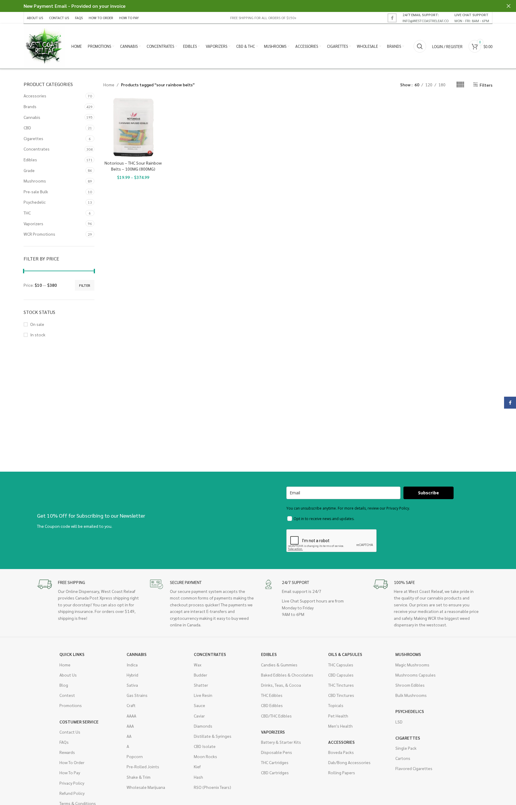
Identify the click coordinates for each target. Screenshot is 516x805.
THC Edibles (271, 695)
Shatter (201, 685)
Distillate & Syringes (212, 736)
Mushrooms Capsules (415, 674)
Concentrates (37, 148)
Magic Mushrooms (412, 664)
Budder (200, 674)
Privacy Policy (71, 783)
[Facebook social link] (392, 17)
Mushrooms (35, 180)
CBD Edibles (272, 705)
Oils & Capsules (345, 654)
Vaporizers (33, 223)
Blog (63, 685)
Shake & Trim (138, 777)
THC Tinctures (341, 685)
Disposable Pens (276, 752)
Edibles (30, 159)
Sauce (199, 705)
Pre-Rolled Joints (143, 766)
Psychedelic (35, 202)
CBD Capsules (341, 674)
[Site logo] (44, 45)
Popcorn (135, 756)
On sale (37, 324)
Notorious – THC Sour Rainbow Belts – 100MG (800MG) (133, 165)
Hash (198, 777)
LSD (399, 721)
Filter (84, 285)
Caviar (199, 715)
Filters (486, 84)
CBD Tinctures (341, 695)
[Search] (420, 46)
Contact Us (69, 732)
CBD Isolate (205, 746)
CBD (27, 127)
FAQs (64, 742)
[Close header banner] (508, 6)
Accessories (35, 95)
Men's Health (340, 726)
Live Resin (203, 695)
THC (27, 212)
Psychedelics (409, 711)
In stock (37, 334)
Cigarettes (33, 138)
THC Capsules (340, 664)
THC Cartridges (274, 762)
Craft (131, 705)
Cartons (402, 758)
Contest (67, 695)
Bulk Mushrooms (411, 695)
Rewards (67, 752)
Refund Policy (72, 793)
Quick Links (72, 654)
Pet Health (338, 715)
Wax (197, 664)
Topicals (335, 705)
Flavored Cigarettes (413, 768)
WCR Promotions (39, 234)
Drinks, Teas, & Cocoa (281, 685)
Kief (197, 766)
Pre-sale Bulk (36, 191)
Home (108, 84)
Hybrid (132, 674)
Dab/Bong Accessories (349, 762)
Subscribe (428, 493)
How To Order (72, 762)
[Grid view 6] (460, 84)
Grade (29, 170)
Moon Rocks (205, 756)
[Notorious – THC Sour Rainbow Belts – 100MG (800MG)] (133, 127)
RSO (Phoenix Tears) (212, 787)
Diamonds (203, 726)
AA (129, 736)
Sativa (132, 685)
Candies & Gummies (279, 664)
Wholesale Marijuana (146, 787)
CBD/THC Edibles (276, 715)
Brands (30, 106)
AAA (130, 726)
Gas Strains (137, 695)
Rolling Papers (341, 772)
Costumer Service (79, 721)
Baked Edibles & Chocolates (287, 674)
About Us (68, 674)
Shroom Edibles (410, 685)
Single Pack (406, 748)
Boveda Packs (341, 752)
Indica (132, 664)
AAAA (131, 715)
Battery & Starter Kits (281, 742)
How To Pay (69, 772)
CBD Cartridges (275, 772)
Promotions (70, 705)
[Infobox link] (426, 17)
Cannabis (32, 117)
